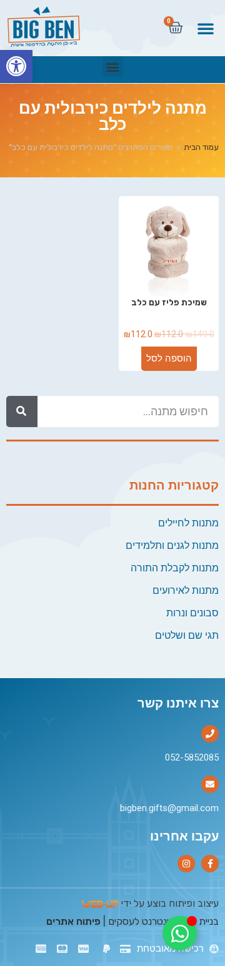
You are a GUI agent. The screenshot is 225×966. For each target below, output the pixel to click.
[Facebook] (210, 863)
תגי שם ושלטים (187, 635)
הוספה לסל (169, 358)
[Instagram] (186, 863)
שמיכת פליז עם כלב (169, 302)
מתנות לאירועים (185, 590)
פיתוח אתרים (73, 921)
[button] (16, 66)
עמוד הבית (201, 147)
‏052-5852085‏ (192, 757)
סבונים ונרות (192, 613)
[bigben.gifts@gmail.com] (210, 784)
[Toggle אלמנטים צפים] (179, 933)
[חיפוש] (22, 411)
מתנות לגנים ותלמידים (172, 545)
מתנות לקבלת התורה (175, 568)
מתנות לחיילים (188, 523)
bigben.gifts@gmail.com (169, 808)
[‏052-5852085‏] (210, 733)
